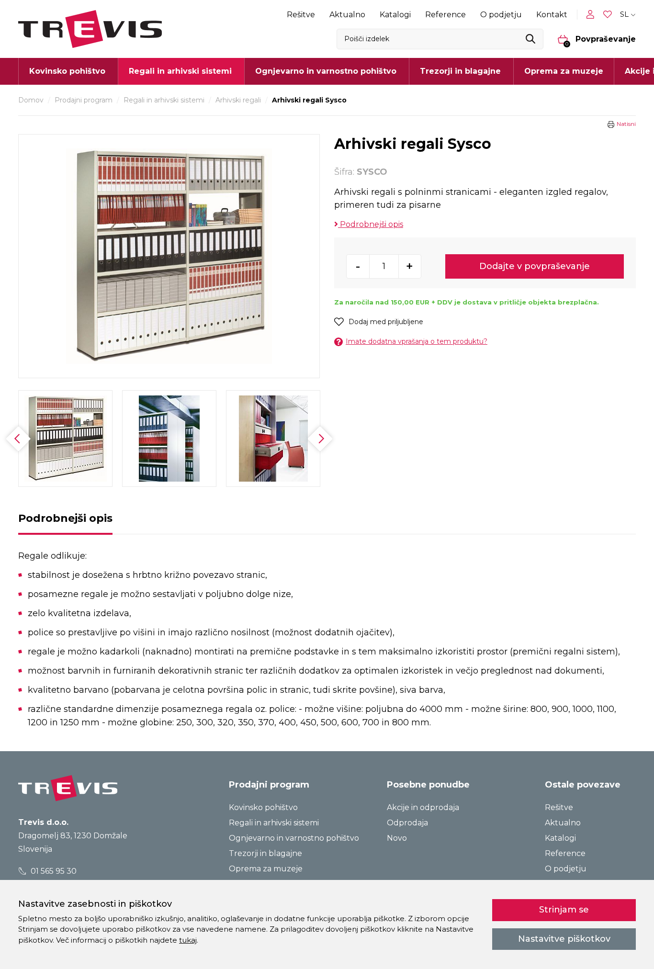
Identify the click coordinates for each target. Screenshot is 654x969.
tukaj (188, 940)
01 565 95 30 (53, 871)
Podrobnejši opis (370, 224)
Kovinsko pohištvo (263, 807)
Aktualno (347, 14)
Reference (445, 14)
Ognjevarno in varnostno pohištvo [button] (325, 71)
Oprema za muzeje (563, 71)
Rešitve (301, 14)
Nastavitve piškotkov (564, 939)
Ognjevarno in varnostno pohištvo (294, 838)
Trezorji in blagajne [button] (460, 71)
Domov (31, 100)
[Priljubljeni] (608, 15)
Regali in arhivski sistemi (164, 100)
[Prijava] (592, 14)
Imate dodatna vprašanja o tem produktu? (416, 341)
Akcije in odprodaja (423, 807)
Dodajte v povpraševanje (534, 266)
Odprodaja (407, 822)
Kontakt (551, 14)
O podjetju (501, 14)
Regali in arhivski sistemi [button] (180, 71)
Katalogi (395, 14)
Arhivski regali (238, 100)
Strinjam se (564, 909)
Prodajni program (84, 100)
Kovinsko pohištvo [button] (67, 71)
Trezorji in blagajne (265, 853)
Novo (397, 838)
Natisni (626, 123)
